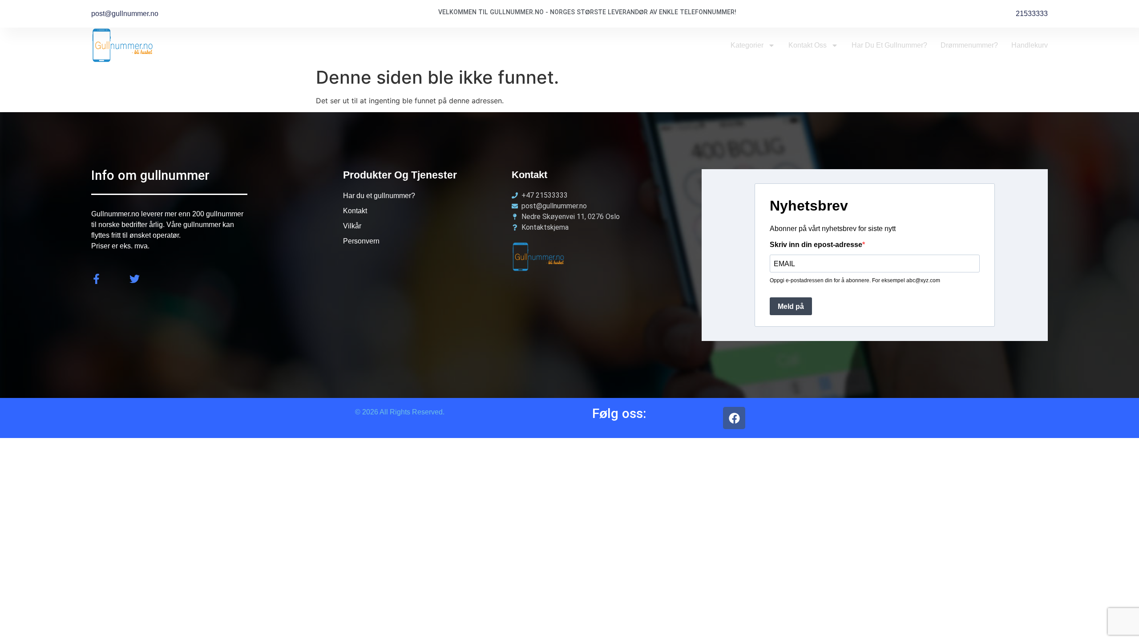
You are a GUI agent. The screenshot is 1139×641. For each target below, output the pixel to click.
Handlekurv (1029, 45)
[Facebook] (734, 418)
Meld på (791, 306)
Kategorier (747, 45)
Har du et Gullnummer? (889, 45)
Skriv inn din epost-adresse (816, 244)
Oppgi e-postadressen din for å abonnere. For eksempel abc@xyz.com (855, 280)
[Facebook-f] (96, 279)
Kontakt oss (807, 45)
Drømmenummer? (969, 45)
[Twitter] (134, 279)
